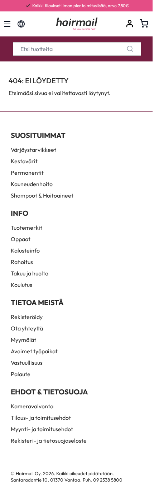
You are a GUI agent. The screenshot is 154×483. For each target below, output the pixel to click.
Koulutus (21, 284)
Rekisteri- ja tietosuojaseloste (49, 440)
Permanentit (27, 172)
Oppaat (20, 239)
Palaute (20, 374)
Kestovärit (24, 161)
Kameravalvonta (32, 406)
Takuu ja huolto (29, 273)
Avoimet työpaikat (34, 351)
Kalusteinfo (25, 250)
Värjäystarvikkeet (33, 149)
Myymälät (23, 339)
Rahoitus (22, 261)
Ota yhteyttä (27, 328)
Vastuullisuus (27, 362)
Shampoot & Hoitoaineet (42, 195)
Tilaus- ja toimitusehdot (41, 417)
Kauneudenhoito (32, 184)
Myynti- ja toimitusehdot (42, 429)
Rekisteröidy (27, 316)
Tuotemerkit (26, 227)
